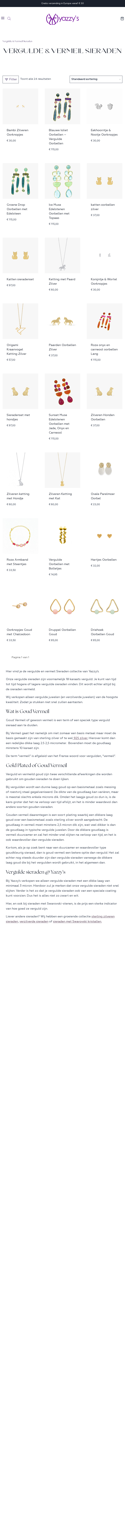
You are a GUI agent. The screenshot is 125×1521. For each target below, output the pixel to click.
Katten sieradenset (20, 279)
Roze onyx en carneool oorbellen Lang (104, 349)
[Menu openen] (3, 18)
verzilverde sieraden (34, 921)
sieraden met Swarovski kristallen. (77, 921)
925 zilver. (80, 738)
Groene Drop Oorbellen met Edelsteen (17, 209)
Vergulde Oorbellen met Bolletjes (59, 564)
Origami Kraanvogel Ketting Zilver (16, 349)
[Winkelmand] (122, 18)
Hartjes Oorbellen (104, 560)
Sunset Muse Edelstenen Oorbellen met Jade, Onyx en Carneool (59, 424)
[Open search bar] (9, 18)
